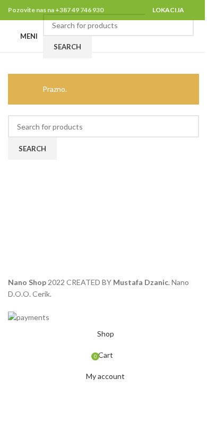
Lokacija (168, 10)
